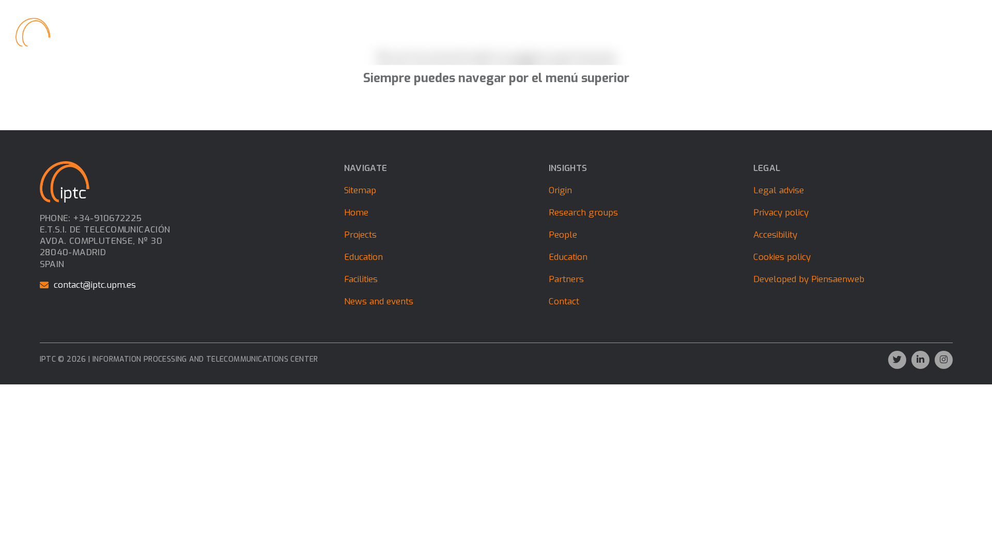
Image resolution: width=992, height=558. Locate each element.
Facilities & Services (673, 32)
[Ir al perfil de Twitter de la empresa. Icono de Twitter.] (897, 360)
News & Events (597, 32)
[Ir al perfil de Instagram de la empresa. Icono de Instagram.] (944, 360)
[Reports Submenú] (758, 32)
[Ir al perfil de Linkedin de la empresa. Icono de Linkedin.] (920, 360)
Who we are (414, 32)
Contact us (915, 32)
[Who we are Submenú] (443, 32)
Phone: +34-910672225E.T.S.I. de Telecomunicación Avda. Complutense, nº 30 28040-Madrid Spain (105, 241)
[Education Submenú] (555, 32)
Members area (857, 32)
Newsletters (795, 32)
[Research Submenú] (498, 32)
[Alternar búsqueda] (956, 32)
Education (530, 32)
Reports (737, 32)
